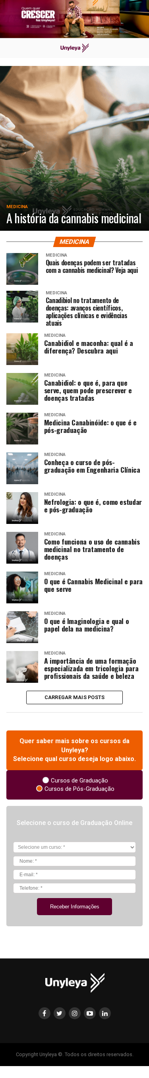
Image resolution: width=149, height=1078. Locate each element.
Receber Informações (74, 907)
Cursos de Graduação (79, 780)
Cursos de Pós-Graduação (79, 788)
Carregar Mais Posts (75, 697)
